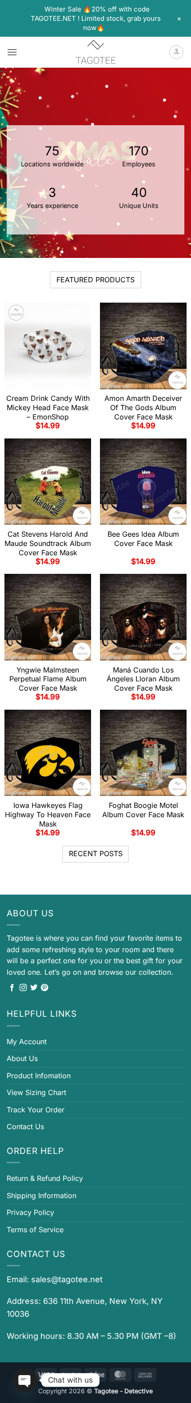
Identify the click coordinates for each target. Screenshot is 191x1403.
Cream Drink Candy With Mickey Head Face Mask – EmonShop (48, 407)
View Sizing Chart (36, 1092)
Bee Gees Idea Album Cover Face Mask (143, 539)
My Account (27, 1041)
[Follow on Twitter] (33, 988)
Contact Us (25, 1126)
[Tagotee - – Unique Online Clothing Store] (95, 52)
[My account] (176, 52)
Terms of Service (35, 1229)
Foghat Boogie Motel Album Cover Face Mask (143, 810)
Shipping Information (41, 1195)
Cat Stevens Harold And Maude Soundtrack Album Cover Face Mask (47, 543)
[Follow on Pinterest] (44, 988)
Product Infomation (39, 1075)
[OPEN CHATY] (25, 1380)
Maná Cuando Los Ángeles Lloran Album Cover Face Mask (143, 679)
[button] (12, 52)
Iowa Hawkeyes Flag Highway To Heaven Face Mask (48, 814)
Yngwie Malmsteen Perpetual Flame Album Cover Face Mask (48, 679)
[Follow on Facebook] (12, 988)
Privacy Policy (30, 1212)
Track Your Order (35, 1109)
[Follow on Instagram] (23, 988)
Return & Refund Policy (45, 1178)
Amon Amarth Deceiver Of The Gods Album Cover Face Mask (143, 407)
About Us (22, 1058)
